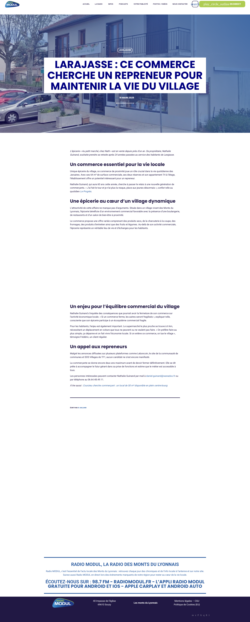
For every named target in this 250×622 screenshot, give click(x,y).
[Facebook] (206, 615)
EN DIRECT (222, 4)
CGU (197, 601)
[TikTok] (201, 615)
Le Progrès (85, 191)
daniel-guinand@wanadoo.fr (160, 376)
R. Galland (82, 408)
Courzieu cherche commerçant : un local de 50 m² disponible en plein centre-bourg (125, 385)
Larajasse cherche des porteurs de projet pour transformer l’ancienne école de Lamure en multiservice (96, 514)
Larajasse (125, 50)
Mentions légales (183, 601)
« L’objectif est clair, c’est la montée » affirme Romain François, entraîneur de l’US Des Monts (153, 514)
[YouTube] (193, 615)
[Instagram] (204, 615)
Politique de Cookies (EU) (187, 604)
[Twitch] (198, 615)
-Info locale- (137, 503)
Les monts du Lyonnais (146, 602)
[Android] (209, 615)
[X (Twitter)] (195, 615)
